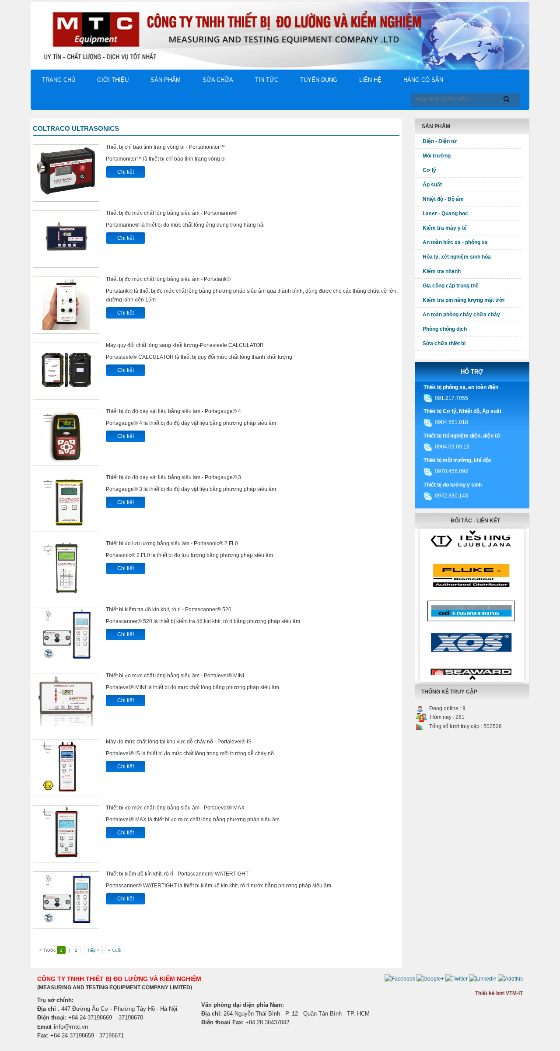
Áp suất (432, 185)
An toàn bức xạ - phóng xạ (455, 242)
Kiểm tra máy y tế (445, 228)
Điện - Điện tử (440, 141)
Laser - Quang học (445, 213)
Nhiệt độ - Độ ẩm (443, 199)
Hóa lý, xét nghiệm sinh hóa (457, 257)
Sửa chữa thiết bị (444, 343)
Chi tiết (125, 172)
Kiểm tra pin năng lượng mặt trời (463, 300)
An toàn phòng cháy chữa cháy (461, 315)
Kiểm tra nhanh (442, 271)
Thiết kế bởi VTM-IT (499, 993)
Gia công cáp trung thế (451, 286)
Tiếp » (93, 950)
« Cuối (114, 950)
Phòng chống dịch (445, 329)
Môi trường (437, 156)
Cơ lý (429, 170)
